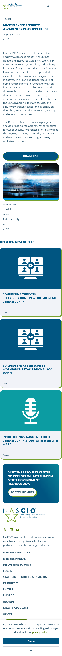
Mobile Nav (57, 6)
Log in (7, 571)
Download (30, 156)
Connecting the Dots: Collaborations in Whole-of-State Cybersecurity (30, 298)
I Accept (31, 641)
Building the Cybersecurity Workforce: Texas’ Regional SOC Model (27, 369)
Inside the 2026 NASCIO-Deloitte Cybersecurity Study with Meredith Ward (30, 440)
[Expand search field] (48, 6)
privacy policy (39, 632)
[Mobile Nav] (57, 6)
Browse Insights (22, 492)
